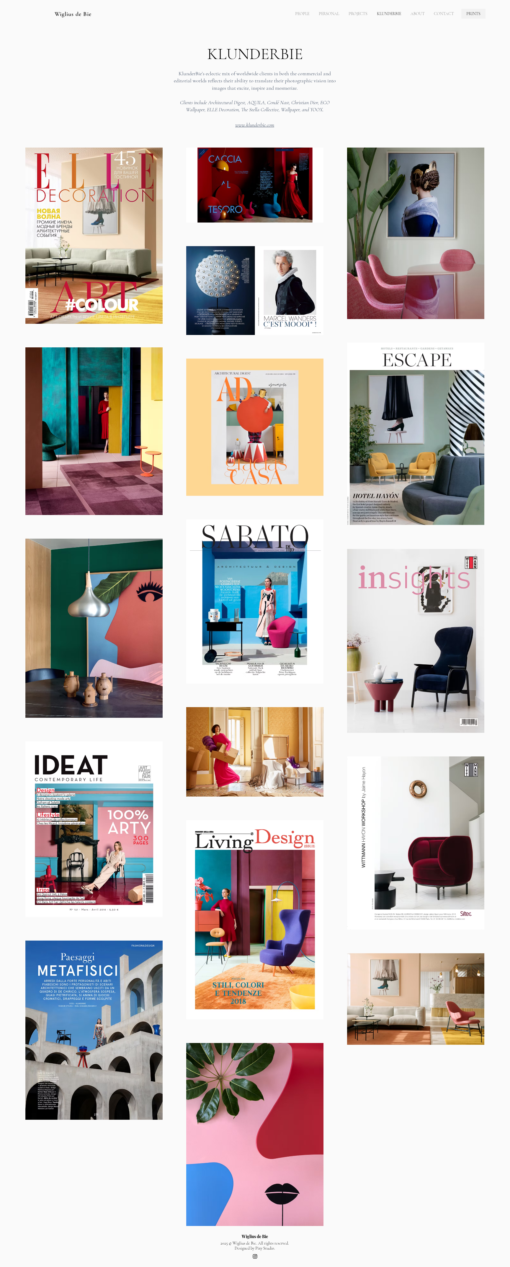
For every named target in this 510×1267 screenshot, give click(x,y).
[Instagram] (255, 1256)
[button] (358, 13)
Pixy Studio (264, 1248)
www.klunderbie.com (254, 125)
